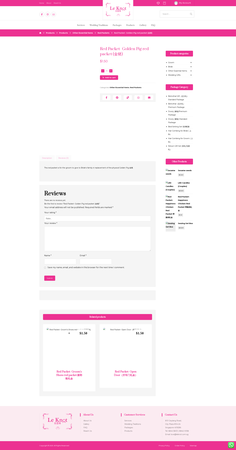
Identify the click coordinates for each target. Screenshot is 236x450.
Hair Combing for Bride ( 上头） (179, 132)
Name (48, 255)
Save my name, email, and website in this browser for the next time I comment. (86, 267)
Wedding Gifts (174, 75)
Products (128, 431)
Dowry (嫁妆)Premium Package (177, 113)
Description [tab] (47, 158)
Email (83, 255)
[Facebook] (41, 14)
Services (128, 421)
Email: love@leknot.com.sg (176, 434)
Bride (170, 67)
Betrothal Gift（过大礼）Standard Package (178, 98)
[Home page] (40, 33)
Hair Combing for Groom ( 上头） (180, 140)
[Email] (53, 14)
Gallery (86, 424)
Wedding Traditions (132, 424)
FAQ (85, 427)
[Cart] (164, 3)
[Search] (191, 14)
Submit (50, 278)
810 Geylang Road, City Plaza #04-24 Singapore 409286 (173, 424)
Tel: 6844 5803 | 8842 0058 (177, 431)
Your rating (50, 212)
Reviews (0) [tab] (63, 158)
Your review (50, 223)
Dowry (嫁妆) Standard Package (177, 121)
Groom (171, 62)
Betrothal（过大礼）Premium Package (176, 105)
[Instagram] (47, 14)
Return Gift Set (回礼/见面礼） (179, 148)
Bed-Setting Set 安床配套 (179, 127)
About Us (87, 421)
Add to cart (110, 77)
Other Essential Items (119, 87)
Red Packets (135, 87)
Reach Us (87, 431)
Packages (128, 427)
